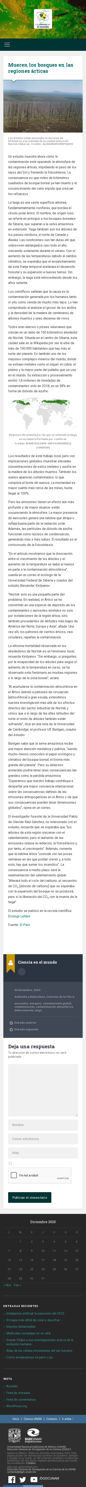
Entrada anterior (25, 1022)
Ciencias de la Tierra (60, 996)
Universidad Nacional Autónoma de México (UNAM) (36, 1446)
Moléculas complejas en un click (28, 1333)
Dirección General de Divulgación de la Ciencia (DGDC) (39, 1449)
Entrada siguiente (26, 1029)
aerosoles (21, 1003)
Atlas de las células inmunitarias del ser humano (39, 1351)
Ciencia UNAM (33, 1419)
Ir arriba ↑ (67, 1419)
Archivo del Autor (21, 972)
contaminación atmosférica (54, 1006)
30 (31, 1278)
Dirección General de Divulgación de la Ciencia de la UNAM (41, 1469)
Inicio (16, 1419)
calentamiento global (57, 1003)
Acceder (12, 1386)
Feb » (17, 1285)
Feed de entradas (18, 1393)
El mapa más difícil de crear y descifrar (33, 1320)
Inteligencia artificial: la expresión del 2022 (35, 1313)
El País (25, 925)
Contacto (51, 1419)
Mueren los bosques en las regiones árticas (40, 67)
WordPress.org (16, 1406)
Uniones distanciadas (20, 1326)
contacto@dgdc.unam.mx (21, 1471)
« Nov (7, 1285)
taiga (38, 1010)
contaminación (24, 1006)
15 (20, 1260)
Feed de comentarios (21, 1399)
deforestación (23, 1010)
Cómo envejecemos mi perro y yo (29, 1357)
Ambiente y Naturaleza (29, 996)
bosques (35, 1003)
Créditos (31, 1463)
